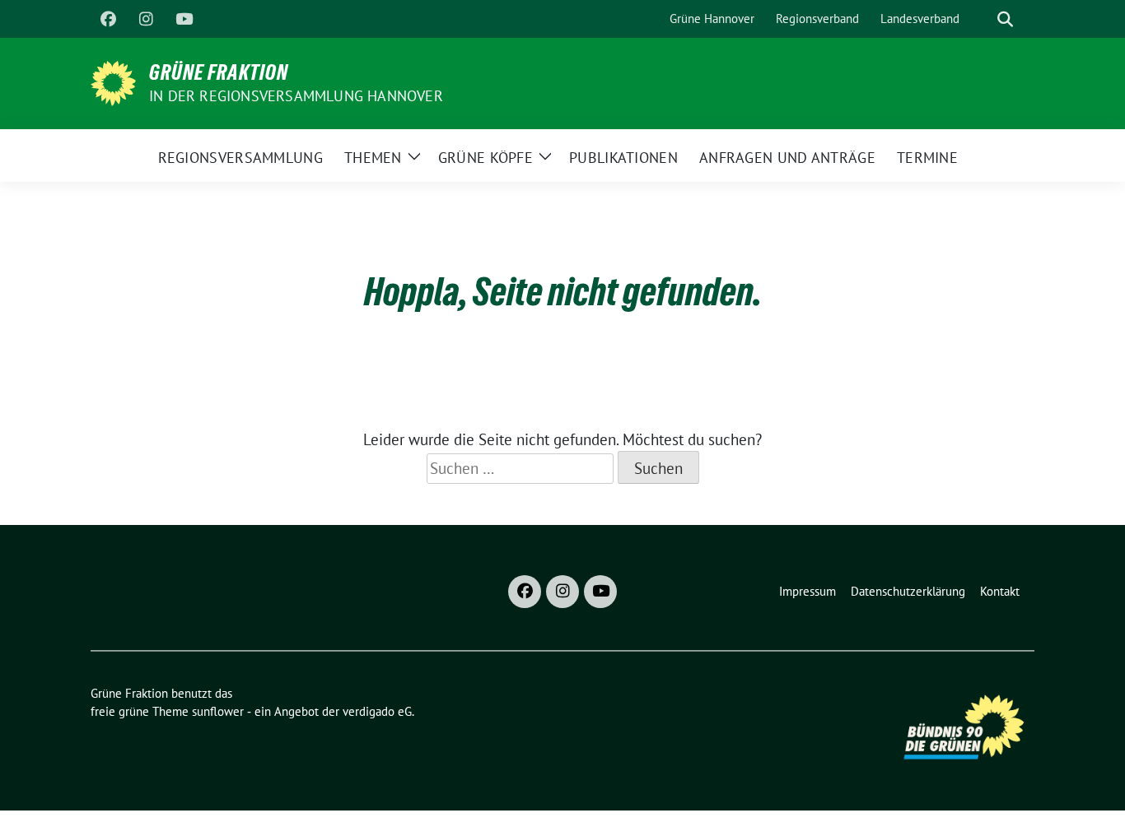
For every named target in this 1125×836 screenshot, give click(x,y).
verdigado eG (377, 711)
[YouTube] (183, 18)
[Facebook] (107, 18)
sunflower (218, 711)
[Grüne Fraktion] (113, 81)
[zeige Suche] (1005, 19)
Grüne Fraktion (218, 72)
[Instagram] (145, 18)
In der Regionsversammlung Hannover (296, 95)
